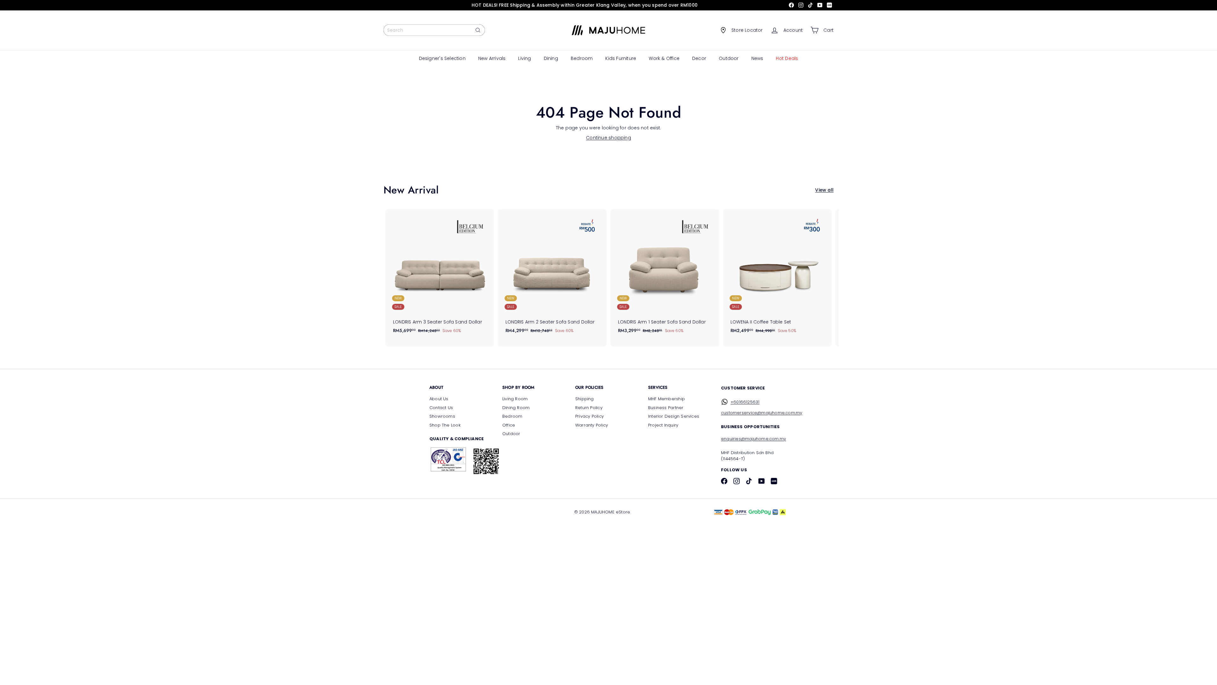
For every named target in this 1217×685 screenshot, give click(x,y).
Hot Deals (787, 58)
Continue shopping (608, 137)
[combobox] (434, 30)
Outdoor (728, 58)
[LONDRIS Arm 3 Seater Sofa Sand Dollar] (440, 274)
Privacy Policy (589, 416)
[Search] (478, 30)
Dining (551, 58)
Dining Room (516, 408)
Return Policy (588, 408)
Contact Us (441, 408)
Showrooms (442, 416)
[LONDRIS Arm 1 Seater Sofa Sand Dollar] (665, 274)
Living (524, 58)
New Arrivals (492, 58)
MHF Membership (666, 399)
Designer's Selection (442, 58)
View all (824, 190)
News (757, 58)
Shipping (584, 399)
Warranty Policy (591, 425)
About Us (438, 399)
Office (508, 425)
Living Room (515, 399)
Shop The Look (444, 425)
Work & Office (664, 58)
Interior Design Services (673, 416)
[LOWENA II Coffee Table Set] (777, 274)
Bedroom (582, 58)
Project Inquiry (663, 425)
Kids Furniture (620, 58)
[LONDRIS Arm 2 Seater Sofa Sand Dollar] (552, 274)
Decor (699, 58)
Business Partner (665, 408)
